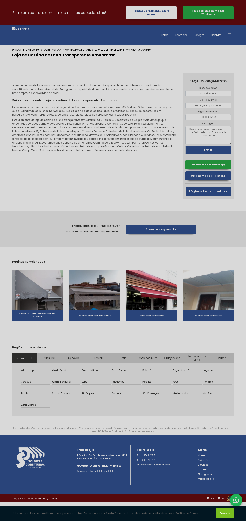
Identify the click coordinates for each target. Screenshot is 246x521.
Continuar (225, 513)
